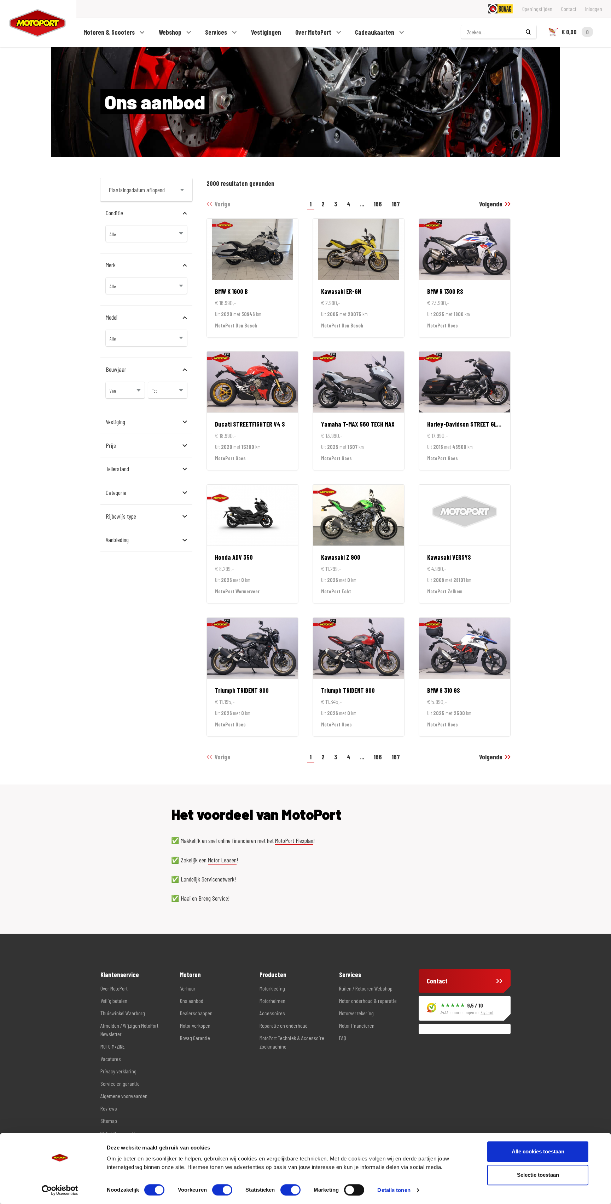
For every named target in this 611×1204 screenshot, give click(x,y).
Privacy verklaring (118, 1071)
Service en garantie (120, 1083)
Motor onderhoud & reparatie (368, 1000)
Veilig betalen (113, 1000)
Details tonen (393, 1190)
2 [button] (323, 204)
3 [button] (335, 204)
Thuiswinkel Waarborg (122, 1013)
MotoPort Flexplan (294, 840)
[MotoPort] (33, 23)
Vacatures (110, 1058)
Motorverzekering (356, 1013)
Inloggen (593, 8)
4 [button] (348, 204)
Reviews (108, 1108)
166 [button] (378, 204)
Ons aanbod (191, 1000)
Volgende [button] (490, 204)
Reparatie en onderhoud (284, 1025)
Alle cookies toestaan (538, 1151)
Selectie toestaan (538, 1175)
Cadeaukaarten (375, 32)
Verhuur (188, 988)
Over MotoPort (314, 32)
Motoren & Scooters (109, 32)
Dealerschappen (196, 1013)
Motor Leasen (222, 860)
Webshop (171, 32)
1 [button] (311, 204)
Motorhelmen (272, 1000)
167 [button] (396, 204)
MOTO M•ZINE (112, 1046)
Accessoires (272, 1013)
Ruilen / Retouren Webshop (365, 988)
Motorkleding (272, 988)
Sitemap (108, 1120)
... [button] (362, 204)
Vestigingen (266, 32)
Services (216, 32)
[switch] (222, 1190)
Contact (568, 8)
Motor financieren (356, 1025)
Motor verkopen (195, 1025)
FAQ (342, 1037)
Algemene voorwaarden (123, 1095)
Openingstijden (537, 8)
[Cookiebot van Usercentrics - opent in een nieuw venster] (60, 1190)
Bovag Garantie (195, 1037)
